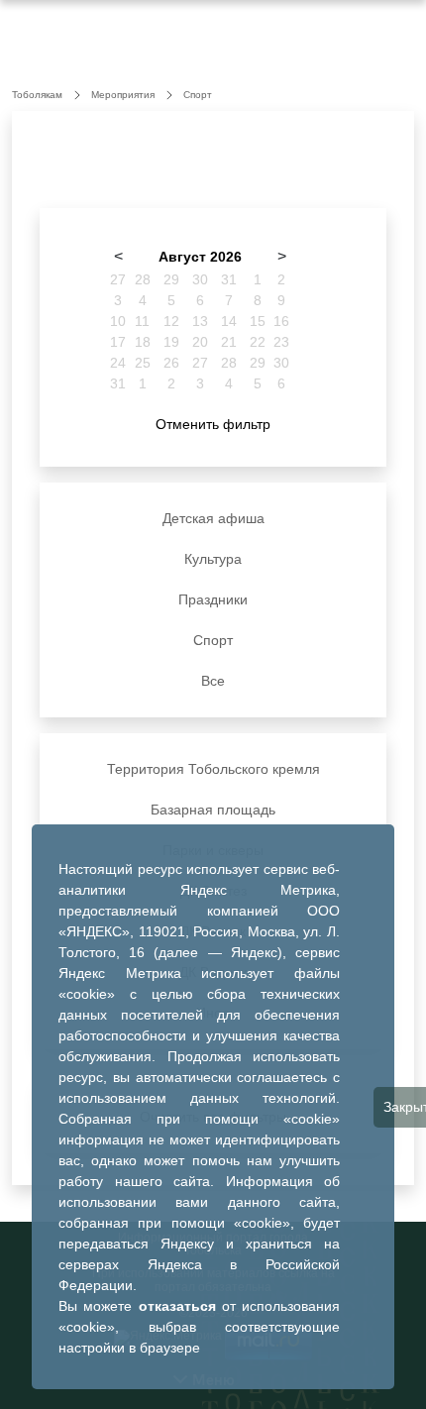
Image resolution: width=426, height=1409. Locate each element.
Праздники (213, 599)
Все (213, 681)
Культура (213, 559)
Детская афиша (213, 518)
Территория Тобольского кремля (213, 769)
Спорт (213, 640)
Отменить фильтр (213, 424)
